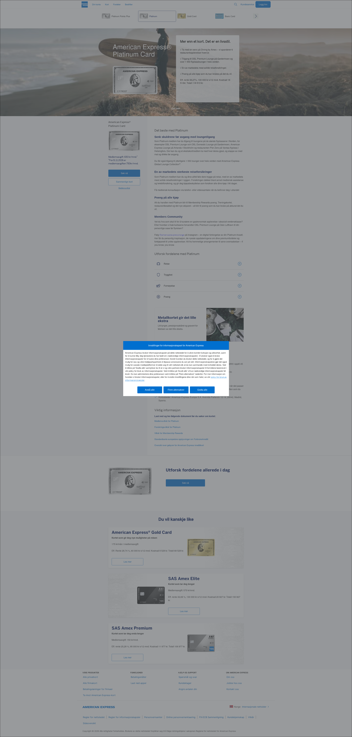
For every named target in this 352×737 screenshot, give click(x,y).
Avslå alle (150, 390)
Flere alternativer (176, 390)
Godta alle (202, 390)
